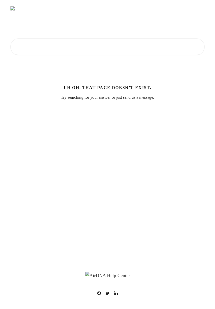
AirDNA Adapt (164, 8)
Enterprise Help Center (127, 8)
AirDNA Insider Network (83, 8)
